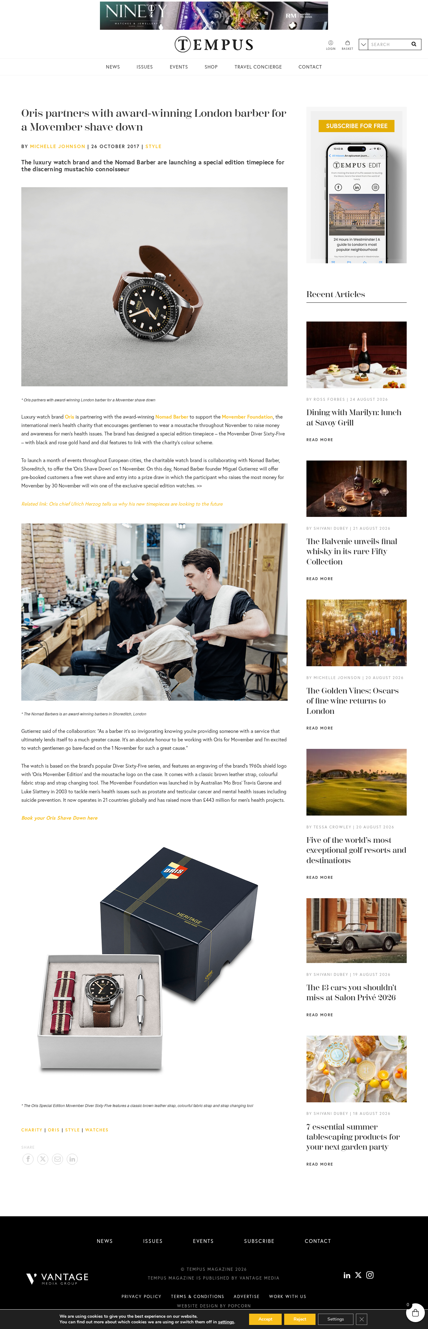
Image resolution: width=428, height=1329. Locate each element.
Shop (211, 67)
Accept (265, 1319)
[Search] (414, 44)
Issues (145, 67)
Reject (300, 1319)
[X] (358, 1275)
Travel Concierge (258, 67)
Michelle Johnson (58, 146)
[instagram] (369, 1275)
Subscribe (259, 1241)
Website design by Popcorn (214, 1306)
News (113, 67)
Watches (97, 1130)
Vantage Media (260, 1278)
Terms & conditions (197, 1296)
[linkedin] (347, 1275)
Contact (310, 67)
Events (179, 67)
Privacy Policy (142, 1296)
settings (226, 1322)
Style (153, 146)
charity (32, 1130)
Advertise (247, 1296)
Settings (335, 1319)
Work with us (287, 1296)
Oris (54, 1130)
